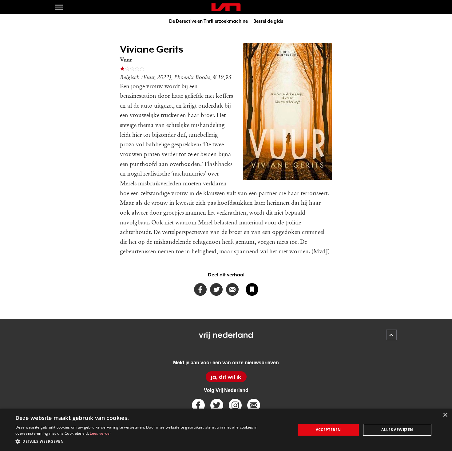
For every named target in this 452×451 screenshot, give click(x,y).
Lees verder (100, 433)
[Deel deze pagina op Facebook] (200, 289)
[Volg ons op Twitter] (216, 405)
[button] (151, 441)
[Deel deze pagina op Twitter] (216, 289)
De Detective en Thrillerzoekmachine (208, 21)
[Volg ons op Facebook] (198, 405)
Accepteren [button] (328, 429)
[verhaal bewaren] (252, 289)
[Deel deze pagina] (232, 289)
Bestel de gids (268, 21)
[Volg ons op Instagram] (235, 405)
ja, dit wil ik (226, 377)
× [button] (445, 415)
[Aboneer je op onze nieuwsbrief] (253, 405)
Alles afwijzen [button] (397, 429)
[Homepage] (226, 7)
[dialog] (226, 430)
